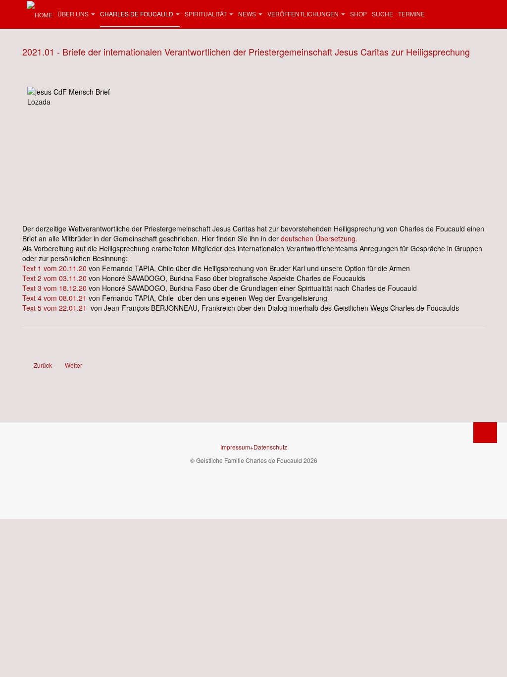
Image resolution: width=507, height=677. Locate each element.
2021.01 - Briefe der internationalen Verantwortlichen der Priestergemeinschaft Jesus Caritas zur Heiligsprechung (246, 51)
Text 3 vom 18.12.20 (54, 288)
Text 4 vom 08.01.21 (54, 298)
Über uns (73, 13)
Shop (358, 13)
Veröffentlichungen (303, 13)
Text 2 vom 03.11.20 (54, 278)
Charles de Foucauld (136, 13)
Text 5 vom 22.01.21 (54, 308)
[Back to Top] (485, 432)
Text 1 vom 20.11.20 (55, 268)
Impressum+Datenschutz (253, 447)
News (247, 13)
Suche (382, 13)
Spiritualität (206, 13)
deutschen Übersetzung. (319, 238)
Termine (411, 13)
